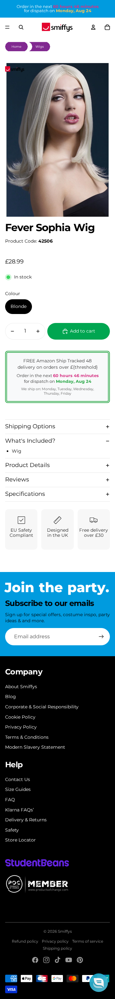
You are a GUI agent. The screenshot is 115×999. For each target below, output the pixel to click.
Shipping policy (57, 948)
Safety (12, 830)
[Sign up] (101, 637)
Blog (10, 696)
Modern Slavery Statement (35, 747)
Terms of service (87, 941)
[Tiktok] (57, 960)
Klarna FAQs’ (19, 810)
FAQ (10, 799)
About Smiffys (21, 686)
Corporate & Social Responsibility (42, 707)
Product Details (27, 465)
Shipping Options (30, 426)
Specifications (25, 493)
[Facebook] (35, 960)
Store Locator (20, 840)
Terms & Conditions (27, 737)
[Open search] (21, 27)
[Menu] (7, 27)
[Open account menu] (93, 27)
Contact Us (17, 779)
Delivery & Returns (26, 820)
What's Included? (30, 440)
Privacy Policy (21, 727)
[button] (98, 982)
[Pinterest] (80, 960)
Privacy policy (55, 941)
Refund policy (25, 941)
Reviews (17, 479)
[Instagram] (46, 960)
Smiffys (65, 931)
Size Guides (18, 789)
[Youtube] (69, 960)
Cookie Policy (20, 717)
